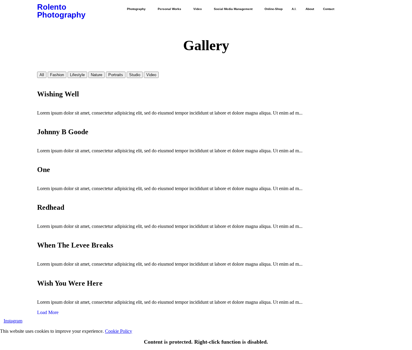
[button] (137, 9)
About (310, 9)
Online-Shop (274, 9)
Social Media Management (233, 9)
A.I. (294, 9)
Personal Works (169, 9)
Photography (136, 9)
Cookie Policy (118, 331)
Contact (328, 9)
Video (197, 9)
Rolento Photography (61, 10)
